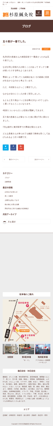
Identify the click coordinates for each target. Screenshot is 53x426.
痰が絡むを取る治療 (12, 204)
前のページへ (14, 159)
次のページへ (39, 159)
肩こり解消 (9, 196)
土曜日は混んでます (12, 200)
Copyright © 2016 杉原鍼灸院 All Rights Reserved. (26, 424)
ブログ (46, 49)
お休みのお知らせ (11, 192)
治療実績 (8, 182)
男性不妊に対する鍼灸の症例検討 (17, 208)
